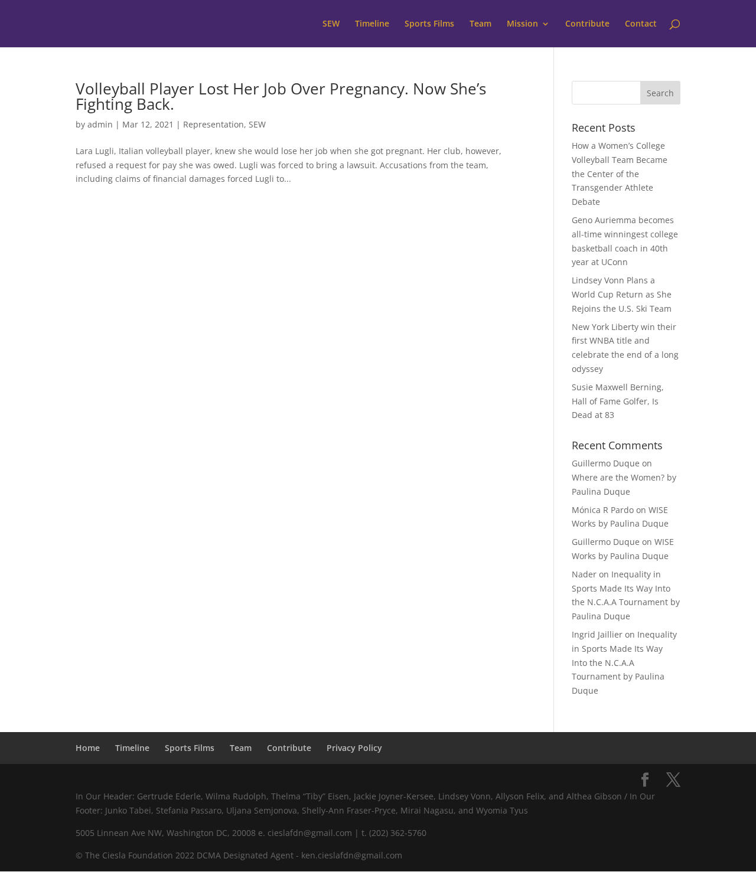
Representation (213, 124)
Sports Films (429, 24)
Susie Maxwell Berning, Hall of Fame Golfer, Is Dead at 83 (618, 401)
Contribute (587, 24)
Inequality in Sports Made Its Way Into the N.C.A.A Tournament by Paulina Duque (624, 662)
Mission (522, 24)
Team (480, 24)
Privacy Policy (354, 747)
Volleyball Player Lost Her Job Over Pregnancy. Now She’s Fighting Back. (281, 96)
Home (88, 747)
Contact (641, 24)
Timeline (372, 24)
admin (100, 124)
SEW (331, 24)
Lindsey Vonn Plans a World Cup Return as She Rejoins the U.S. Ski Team (622, 294)
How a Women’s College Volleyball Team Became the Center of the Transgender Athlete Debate (619, 173)
